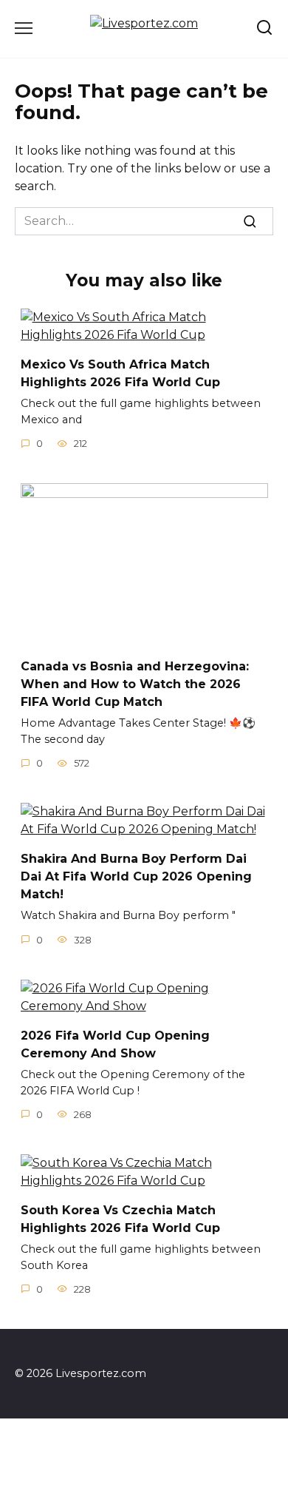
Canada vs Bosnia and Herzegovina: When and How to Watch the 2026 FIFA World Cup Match (135, 684)
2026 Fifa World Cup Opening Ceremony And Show (115, 1044)
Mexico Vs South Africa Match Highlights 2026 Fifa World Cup (120, 373)
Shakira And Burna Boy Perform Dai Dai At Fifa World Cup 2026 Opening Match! (136, 876)
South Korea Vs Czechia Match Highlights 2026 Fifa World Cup (120, 1219)
